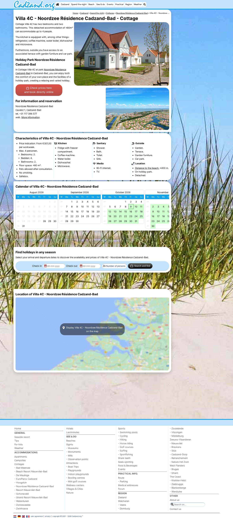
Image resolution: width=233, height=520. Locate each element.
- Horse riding (125, 443)
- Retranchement (179, 458)
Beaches (70, 440)
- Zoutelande (176, 428)
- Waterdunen (21, 501)
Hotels (69, 428)
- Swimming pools (128, 432)
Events (110, 4)
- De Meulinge (21, 475)
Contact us (175, 509)
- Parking (123, 481)
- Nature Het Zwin (179, 462)
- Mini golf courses (76, 481)
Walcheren (123, 501)
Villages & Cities (74, 488)
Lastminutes (72, 432)
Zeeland (122, 497)
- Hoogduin (20, 482)
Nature (69, 492)
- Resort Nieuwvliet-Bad (27, 490)
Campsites (20, 460)
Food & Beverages (127, 465)
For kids (18, 444)
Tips (16, 440)
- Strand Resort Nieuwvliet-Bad (31, 497)
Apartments (20, 456)
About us (174, 500)
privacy (48, 516)
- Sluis (173, 450)
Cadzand (65, 4)
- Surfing (122, 450)
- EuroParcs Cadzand (25, 478)
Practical (119, 4)
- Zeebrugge (176, 484)
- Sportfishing (125, 454)
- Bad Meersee (22, 467)
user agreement (37, 516)
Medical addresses (128, 485)
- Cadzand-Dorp (178, 454)
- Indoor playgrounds (77, 474)
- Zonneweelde (22, 505)
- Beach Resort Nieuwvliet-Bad (30, 471)
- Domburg (124, 508)
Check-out (72, 266)
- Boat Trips (72, 466)
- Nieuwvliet (176, 443)
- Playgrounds (73, 470)
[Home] (57, 4)
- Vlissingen (176, 432)
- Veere (122, 505)
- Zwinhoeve (21, 508)
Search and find (142, 266)
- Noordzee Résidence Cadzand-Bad (34, 486)
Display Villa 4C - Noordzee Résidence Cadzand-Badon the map (94, 329)
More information (30, 117)
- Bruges (174, 469)
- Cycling (123, 436)
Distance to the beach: (147, 168)
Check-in (37, 266)
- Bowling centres (75, 477)
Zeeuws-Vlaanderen (180, 439)
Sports (121, 428)
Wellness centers (75, 485)
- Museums (72, 448)
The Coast (175, 476)
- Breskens (175, 447)
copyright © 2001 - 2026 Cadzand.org (66, 516)
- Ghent (174, 473)
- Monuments (73, 451)
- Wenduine (176, 491)
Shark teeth (124, 458)
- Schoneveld (21, 493)
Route (121, 477)
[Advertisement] (196, 82)
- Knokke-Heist (178, 480)
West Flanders (177, 465)
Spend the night (79, 4)
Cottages (19, 464)
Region (128, 4)
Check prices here (38, 90)
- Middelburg (177, 436)
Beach (91, 4)
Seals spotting (125, 462)
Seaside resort (22, 437)
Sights (69, 444)
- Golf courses (125, 447)
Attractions (72, 463)
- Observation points (77, 459)
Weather (138, 4)
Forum (121, 488)
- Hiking (122, 439)
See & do (100, 4)
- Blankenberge (178, 487)
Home (17, 428)
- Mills (69, 455)
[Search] (144, 4)
